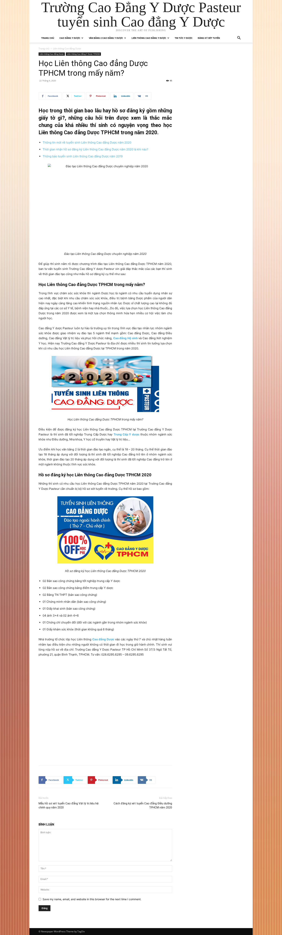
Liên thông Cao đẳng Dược (52, 54)
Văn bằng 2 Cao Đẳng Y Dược (106, 37)
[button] (238, 38)
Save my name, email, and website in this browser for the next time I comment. (92, 899)
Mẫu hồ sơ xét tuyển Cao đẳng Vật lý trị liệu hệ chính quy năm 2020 (69, 805)
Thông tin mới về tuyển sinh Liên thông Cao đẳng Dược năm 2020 (87, 142)
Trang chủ (47, 37)
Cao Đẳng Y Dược (69, 37)
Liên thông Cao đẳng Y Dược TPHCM (83, 54)
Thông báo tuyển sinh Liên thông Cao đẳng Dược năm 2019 (83, 156)
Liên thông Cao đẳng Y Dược (149, 37)
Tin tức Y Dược (183, 37)
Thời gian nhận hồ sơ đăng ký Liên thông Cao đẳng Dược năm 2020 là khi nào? (95, 149)
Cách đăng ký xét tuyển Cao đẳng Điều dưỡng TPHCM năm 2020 (143, 805)
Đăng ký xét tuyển (209, 37)
